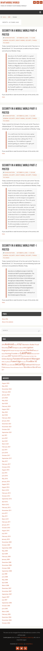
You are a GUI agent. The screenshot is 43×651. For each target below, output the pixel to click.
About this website (7, 322)
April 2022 (5, 415)
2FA (3, 344)
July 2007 (4, 600)
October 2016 (6, 467)
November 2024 (7, 389)
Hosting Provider (11, 353)
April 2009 (5, 554)
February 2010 (6, 536)
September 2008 (7, 571)
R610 (4, 364)
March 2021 (5, 444)
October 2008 (6, 568)
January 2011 (6, 525)
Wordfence (28, 367)
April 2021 (5, 441)
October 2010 (6, 528)
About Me (5, 319)
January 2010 (6, 539)
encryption (28, 347)
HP (19, 353)
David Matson (10, 38)
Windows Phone (9, 367)
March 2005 (5, 611)
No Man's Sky (33, 356)
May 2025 (5, 386)
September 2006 (7, 603)
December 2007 (6, 588)
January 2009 (6, 559)
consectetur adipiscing (26, 637)
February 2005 (6, 614)
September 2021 (7, 432)
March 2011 (5, 519)
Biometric (26, 344)
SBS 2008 (12, 365)
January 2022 (6, 421)
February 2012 (6, 507)
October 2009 (6, 545)
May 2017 (5, 461)
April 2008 (5, 582)
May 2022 (5, 412)
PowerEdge (16, 361)
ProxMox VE (31, 361)
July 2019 (4, 450)
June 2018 (5, 452)
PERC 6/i (4, 361)
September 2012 (7, 499)
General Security (9, 40)
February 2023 (6, 406)
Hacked (29, 350)
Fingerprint (6, 350)
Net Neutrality (25, 356)
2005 (9, 17)
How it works (20, 40)
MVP (38, 353)
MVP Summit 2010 (15, 356)
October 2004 (6, 623)
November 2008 (7, 565)
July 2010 (4, 533)
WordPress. (29, 644)
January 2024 (6, 395)
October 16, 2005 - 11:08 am (26, 172)
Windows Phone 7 (19, 367)
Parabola (21, 644)
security (20, 364)
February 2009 (6, 556)
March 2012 (5, 504)
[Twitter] (37, 2)
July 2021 (4, 435)
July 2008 (4, 574)
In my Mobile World (9, 2)
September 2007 (7, 594)
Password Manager (31, 358)
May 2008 (5, 580)
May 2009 (5, 551)
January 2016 (6, 481)
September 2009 (7, 548)
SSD (33, 365)
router (8, 365)
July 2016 (4, 473)
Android (9, 344)
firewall (12, 350)
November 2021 (7, 427)
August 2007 (5, 597)
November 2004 (7, 620)
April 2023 (5, 403)
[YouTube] (34, 2)
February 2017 (6, 464)
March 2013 (5, 490)
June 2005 (5, 608)
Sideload (28, 365)
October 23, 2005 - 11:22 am (26, 116)
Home (4, 17)
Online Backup (7, 359)
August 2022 (5, 409)
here (3, 97)
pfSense (8, 361)
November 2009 (7, 542)
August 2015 (5, 484)
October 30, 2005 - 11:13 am (26, 38)
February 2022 (6, 418)
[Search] (39, 331)
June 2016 (5, 476)
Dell (10, 347)
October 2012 (6, 496)
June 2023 (5, 398)
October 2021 (6, 429)
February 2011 (6, 522)
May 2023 (5, 400)
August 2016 (5, 470)
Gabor (24, 350)
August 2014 (5, 487)
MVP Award (5, 356)
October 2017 (6, 455)
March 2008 (5, 585)
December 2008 (6, 562)
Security (29, 40)
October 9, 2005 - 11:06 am (25, 253)
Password (17, 358)
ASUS (15, 344)
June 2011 (5, 513)
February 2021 (6, 447)
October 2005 (6, 606)
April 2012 (5, 502)
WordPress (36, 367)
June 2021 (5, 438)
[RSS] (41, 2)
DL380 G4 (20, 347)
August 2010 (5, 530)
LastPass (26, 353)
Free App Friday (18, 350)
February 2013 (6, 493)
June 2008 (5, 577)
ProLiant (23, 361)
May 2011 (5, 516)
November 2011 (7, 510)
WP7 (3, 370)
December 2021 (6, 424)
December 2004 (6, 617)
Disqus (15, 347)
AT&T (19, 344)
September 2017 (7, 458)
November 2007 (7, 591)
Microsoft (34, 353)
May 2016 (5, 478)
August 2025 (5, 383)
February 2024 (6, 392)
